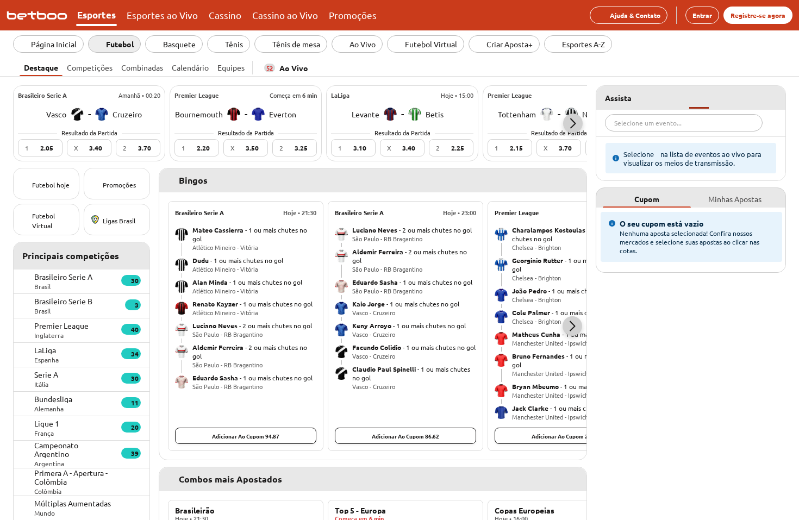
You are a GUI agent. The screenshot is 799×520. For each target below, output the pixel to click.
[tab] (41, 66)
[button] (573, 123)
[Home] (39, 15)
